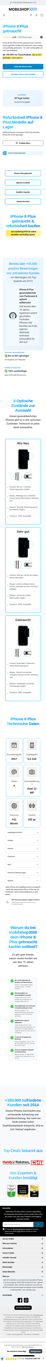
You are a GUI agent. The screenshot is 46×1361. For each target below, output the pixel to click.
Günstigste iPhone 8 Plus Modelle (23, 74)
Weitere (10, 881)
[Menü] (4, 15)
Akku (9, 864)
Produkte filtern (24, 143)
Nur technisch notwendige (16, 1351)
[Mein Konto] (36, 15)
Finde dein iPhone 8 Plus (23, 67)
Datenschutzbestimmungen (21, 1229)
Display (10, 840)
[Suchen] (31, 15)
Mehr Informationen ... (28, 1347)
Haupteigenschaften (14, 832)
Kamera (10, 848)
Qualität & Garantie (23, 192)
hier (24, 1332)
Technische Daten (23, 201)
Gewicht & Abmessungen (17, 873)
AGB (18, 1231)
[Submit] (38, 1224)
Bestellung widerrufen (23, 1308)
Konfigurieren (36, 1351)
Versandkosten (38, 1315)
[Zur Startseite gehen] (23, 9)
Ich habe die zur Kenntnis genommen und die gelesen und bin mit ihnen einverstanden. (22, 1231)
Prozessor (11, 856)
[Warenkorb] (42, 15)
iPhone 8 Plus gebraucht (23, 173)
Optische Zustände (23, 183)
